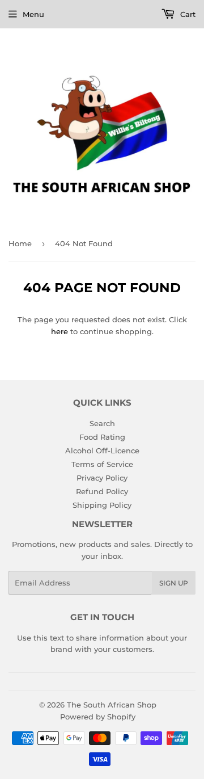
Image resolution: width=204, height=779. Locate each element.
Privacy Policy (102, 477)
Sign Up (173, 583)
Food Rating (102, 436)
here (59, 331)
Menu (33, 14)
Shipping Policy (102, 504)
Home (20, 243)
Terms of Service (102, 464)
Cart (187, 14)
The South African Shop (111, 704)
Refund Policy (102, 491)
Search (102, 423)
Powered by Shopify (97, 716)
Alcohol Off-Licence (102, 450)
